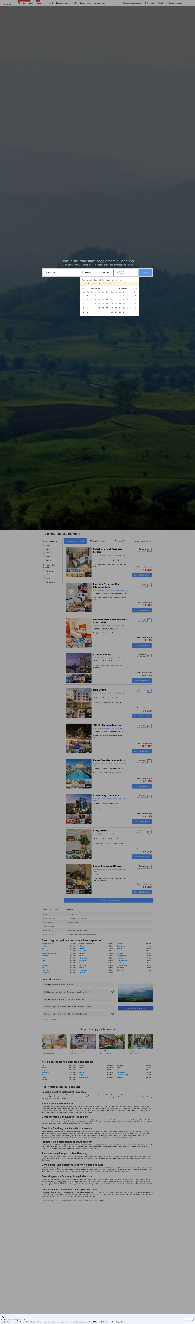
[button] (83, 288)
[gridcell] (88, 296)
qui (125, 1322)
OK (189, 1319)
